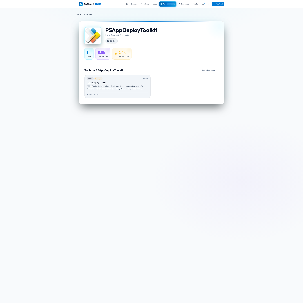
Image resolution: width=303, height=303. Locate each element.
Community (185, 4)
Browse (134, 4)
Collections (144, 4)
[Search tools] (127, 4)
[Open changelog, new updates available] (203, 4)
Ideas (155, 4)
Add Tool (218, 4)
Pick (168, 4)
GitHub (196, 4)
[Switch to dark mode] (208, 4)
